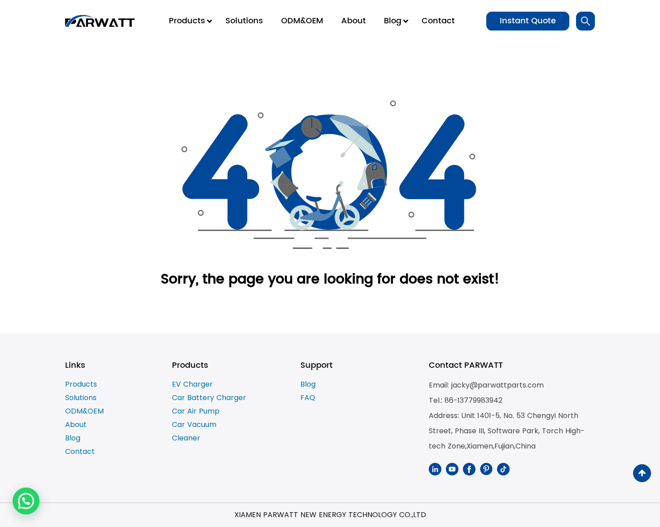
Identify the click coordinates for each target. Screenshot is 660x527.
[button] (26, 501)
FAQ (307, 397)
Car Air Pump (196, 411)
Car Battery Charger (209, 397)
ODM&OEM (84, 411)
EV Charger (192, 384)
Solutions (81, 397)
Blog (72, 438)
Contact (80, 451)
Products (81, 384)
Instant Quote (528, 20)
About (76, 424)
